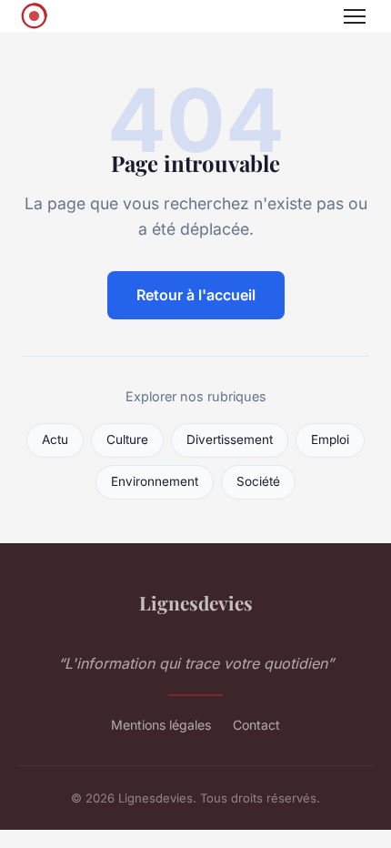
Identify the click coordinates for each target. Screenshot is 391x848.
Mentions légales (161, 724)
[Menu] (354, 16)
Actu (55, 439)
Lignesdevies (196, 602)
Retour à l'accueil (196, 295)
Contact (256, 724)
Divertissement (229, 439)
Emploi (330, 439)
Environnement (154, 481)
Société (258, 481)
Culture (127, 439)
